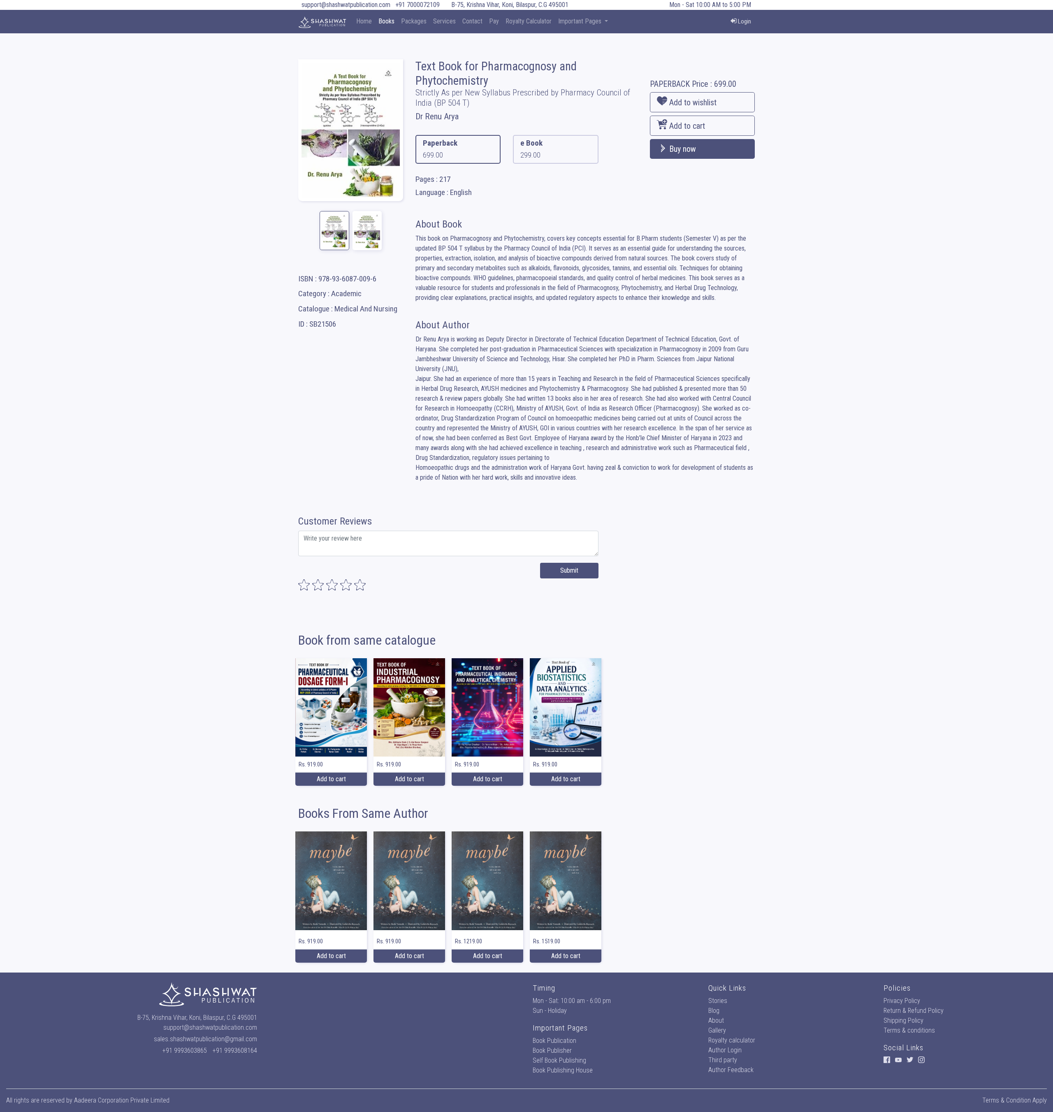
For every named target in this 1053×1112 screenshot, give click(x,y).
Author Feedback (731, 1070)
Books (386, 21)
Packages (414, 21)
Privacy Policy (902, 1001)
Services (444, 21)
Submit (569, 570)
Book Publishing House (563, 1070)
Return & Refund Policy (914, 1010)
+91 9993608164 (235, 1050)
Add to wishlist (692, 102)
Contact (472, 21)
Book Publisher (552, 1050)
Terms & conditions (909, 1030)
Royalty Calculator (529, 21)
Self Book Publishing (559, 1060)
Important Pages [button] (580, 21)
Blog (713, 1010)
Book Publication (554, 1041)
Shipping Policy (903, 1020)
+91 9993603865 (184, 1050)
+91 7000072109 (417, 5)
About (716, 1020)
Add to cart (686, 126)
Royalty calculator (731, 1040)
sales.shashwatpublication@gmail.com (205, 1039)
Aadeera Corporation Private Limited (121, 1100)
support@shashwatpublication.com (346, 5)
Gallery (717, 1030)
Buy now (681, 149)
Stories (717, 1001)
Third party (722, 1060)
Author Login (725, 1050)
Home (364, 21)
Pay (494, 21)
